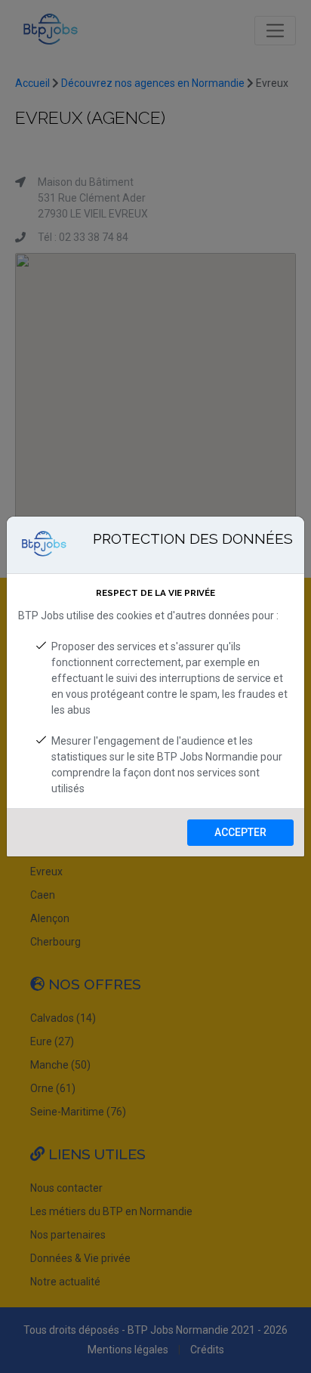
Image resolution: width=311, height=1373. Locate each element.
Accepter (240, 832)
